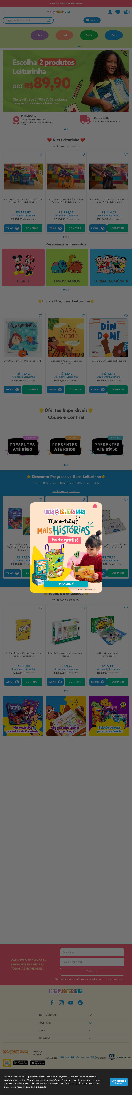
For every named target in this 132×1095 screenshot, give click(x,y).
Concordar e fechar (118, 1082)
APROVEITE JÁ (66, 584)
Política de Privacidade (34, 1086)
